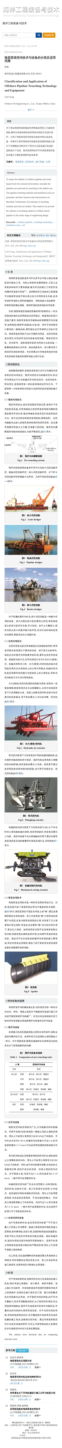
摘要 (37, 1367)
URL (12, 1367)
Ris (47, 235)
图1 (44, 432)
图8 (8, 911)
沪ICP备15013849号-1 (31, 1420)
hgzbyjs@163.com (34, 1435)
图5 (8, 701)
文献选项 (22, 1351)
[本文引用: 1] (24, 1367)
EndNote (41, 235)
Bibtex (53, 235)
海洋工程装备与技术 (14, 23)
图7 (55, 841)
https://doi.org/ (29, 246)
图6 (17, 773)
